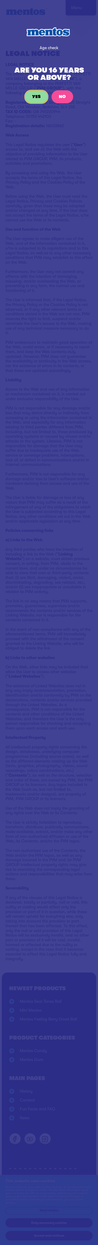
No (62, 96)
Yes (36, 96)
